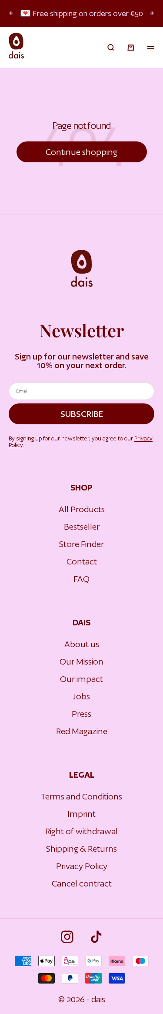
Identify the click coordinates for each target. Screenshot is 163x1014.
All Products (82, 509)
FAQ (81, 578)
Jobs (81, 696)
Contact (82, 561)
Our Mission (81, 661)
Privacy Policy (81, 866)
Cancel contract (82, 883)
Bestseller (82, 526)
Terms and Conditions (81, 796)
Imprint (81, 813)
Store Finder (81, 544)
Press (81, 713)
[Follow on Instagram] (67, 936)
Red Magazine (81, 731)
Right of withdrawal (81, 831)
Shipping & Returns (81, 848)
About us (81, 644)
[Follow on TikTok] (96, 936)
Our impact (81, 679)
